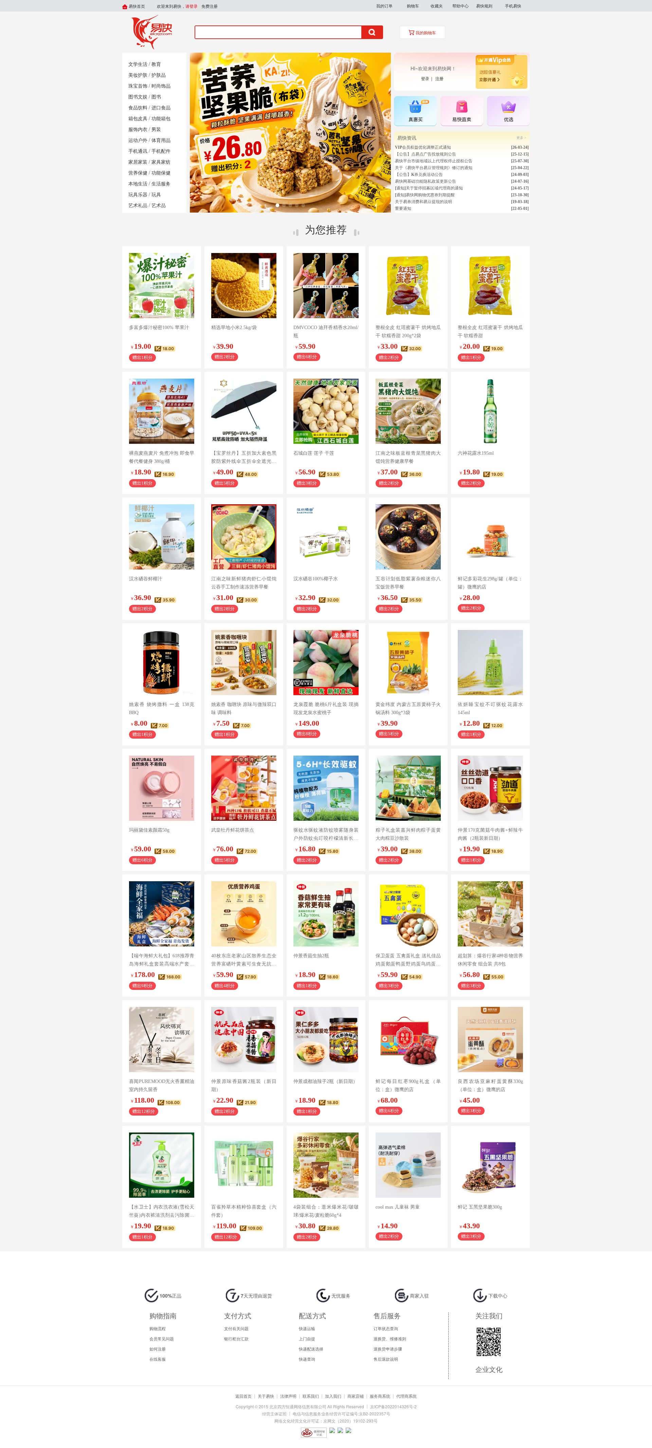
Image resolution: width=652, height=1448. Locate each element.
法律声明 (288, 1396)
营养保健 (137, 173)
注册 (439, 78)
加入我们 (333, 1396)
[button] (384, 6)
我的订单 (384, 5)
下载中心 (497, 1295)
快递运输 (307, 1328)
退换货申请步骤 (388, 1349)
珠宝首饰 (137, 86)
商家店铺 (355, 1396)
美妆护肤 (137, 75)
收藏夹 (437, 5)
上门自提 (307, 1338)
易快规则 (484, 5)
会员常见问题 (161, 1338)
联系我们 (311, 1396)
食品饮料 (137, 107)
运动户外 (137, 140)
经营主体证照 (274, 1413)
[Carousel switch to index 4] (296, 205)
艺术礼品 (137, 205)
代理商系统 (406, 1396)
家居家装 (137, 162)
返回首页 (243, 1396)
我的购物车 (425, 33)
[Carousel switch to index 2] (284, 205)
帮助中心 (460, 5)
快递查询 (307, 1359)
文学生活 (137, 64)
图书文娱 (137, 96)
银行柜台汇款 (236, 1338)
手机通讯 (137, 151)
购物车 (413, 5)
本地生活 (137, 183)
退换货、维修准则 (390, 1338)
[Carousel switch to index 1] (277, 205)
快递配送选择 (311, 1349)
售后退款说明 (386, 1359)
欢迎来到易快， (177, 6)
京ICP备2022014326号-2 (393, 1406)
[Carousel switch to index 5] (303, 205)
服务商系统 (380, 1396)
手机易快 (513, 5)
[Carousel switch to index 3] (290, 205)
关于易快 (266, 1396)
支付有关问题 (236, 1328)
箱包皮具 (137, 118)
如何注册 (157, 1349)
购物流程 (157, 1328)
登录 (426, 78)
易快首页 (136, 6)
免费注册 (209, 6)
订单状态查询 (386, 1328)
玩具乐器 (137, 194)
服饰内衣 (137, 129)
